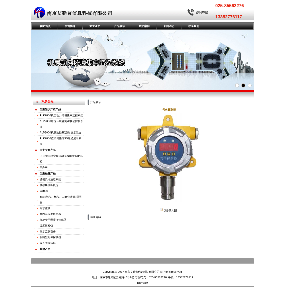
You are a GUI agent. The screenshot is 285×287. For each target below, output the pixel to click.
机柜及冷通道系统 (50, 179)
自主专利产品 (48, 150)
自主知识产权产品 (50, 109)
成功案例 (144, 26)
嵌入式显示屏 (48, 243)
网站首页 (45, 26)
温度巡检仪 (46, 225)
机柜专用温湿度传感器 (53, 219)
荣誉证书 (95, 26)
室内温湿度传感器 (50, 214)
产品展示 (119, 26)
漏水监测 (45, 208)
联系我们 (193, 26)
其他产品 (45, 249)
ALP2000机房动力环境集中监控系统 (61, 115)
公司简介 (70, 26)
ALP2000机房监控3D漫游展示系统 (60, 132)
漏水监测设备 (48, 231)
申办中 (44, 167)
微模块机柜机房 (49, 185)
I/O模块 (44, 191)
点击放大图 (170, 210)
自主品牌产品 (48, 173)
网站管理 (142, 283)
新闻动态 (169, 26)
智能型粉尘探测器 (50, 237)
